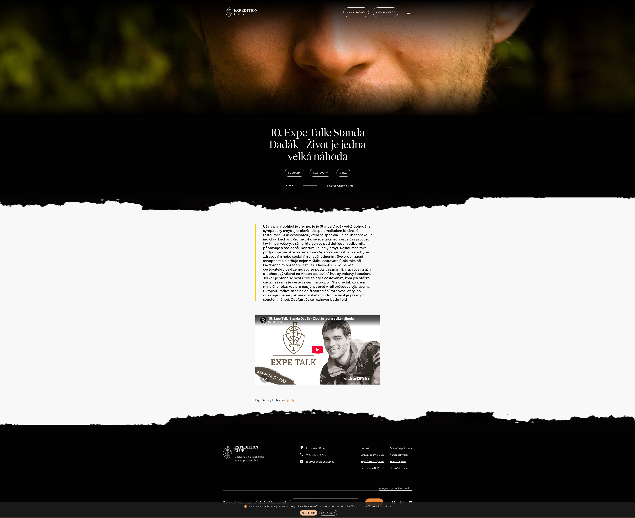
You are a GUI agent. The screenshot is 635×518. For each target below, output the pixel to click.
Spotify (290, 400)
